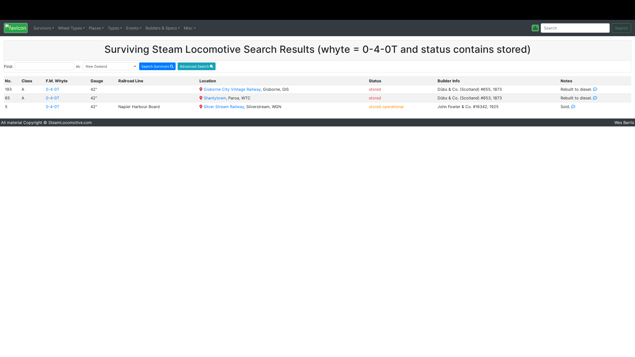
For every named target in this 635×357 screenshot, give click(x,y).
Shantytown (215, 97)
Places (95, 28)
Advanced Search (195, 66)
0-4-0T (52, 89)
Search (621, 28)
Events (132, 28)
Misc (188, 28)
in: (78, 66)
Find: (8, 66)
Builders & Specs (161, 28)
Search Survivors (155, 66)
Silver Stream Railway (224, 106)
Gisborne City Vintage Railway (232, 89)
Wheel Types (70, 28)
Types (113, 28)
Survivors (42, 28)
